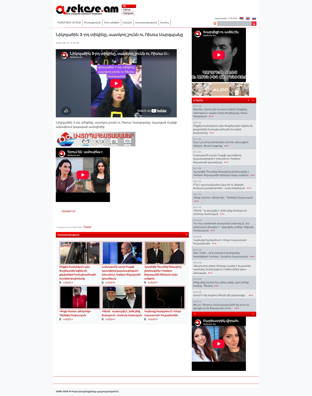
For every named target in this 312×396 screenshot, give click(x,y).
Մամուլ (164, 22)
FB (124, 6)
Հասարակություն (146, 22)
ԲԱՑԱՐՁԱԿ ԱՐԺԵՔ (69, 22)
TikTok (126, 9)
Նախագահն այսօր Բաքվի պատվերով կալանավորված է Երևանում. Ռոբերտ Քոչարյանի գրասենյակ (217, 159)
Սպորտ (127, 22)
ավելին (182, 234)
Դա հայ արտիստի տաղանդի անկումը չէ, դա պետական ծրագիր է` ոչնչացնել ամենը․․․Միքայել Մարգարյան (223, 227)
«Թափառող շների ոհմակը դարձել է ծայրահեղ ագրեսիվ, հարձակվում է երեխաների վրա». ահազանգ (222, 269)
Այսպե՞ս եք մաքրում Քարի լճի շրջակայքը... (220, 295)
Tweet (87, 227)
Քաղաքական (92, 22)
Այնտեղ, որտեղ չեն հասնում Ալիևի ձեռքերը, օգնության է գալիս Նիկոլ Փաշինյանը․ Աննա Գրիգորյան (220, 113)
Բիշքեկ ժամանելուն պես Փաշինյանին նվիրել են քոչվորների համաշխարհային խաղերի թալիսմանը (223, 129)
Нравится (68, 211)
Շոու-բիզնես (112, 22)
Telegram (128, 13)
